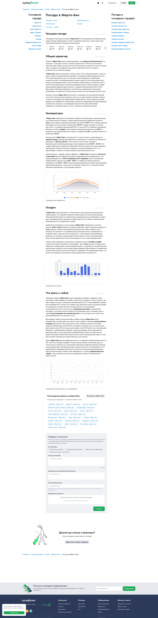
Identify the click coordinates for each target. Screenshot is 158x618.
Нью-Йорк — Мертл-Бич (55, 404)
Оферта (100, 612)
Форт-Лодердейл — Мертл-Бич (58, 414)
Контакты (60, 606)
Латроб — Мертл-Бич (70, 424)
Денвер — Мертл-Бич (55, 424)
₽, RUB (124, 3)
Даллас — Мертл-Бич (70, 411)
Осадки (79, 24)
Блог (79, 609)
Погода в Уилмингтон (119, 26)
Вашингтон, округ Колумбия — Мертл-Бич (61, 407)
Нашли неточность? (100, 34)
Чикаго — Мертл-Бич (86, 411)
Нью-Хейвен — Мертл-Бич (88, 424)
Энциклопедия (37, 9)
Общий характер (83, 20)
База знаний (81, 604)
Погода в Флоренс (118, 36)
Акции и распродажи (103, 604)
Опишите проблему (54, 455)
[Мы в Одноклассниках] (27, 611)
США (47, 9)
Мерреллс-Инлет (35, 49)
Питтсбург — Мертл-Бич (77, 414)
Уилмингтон (36, 26)
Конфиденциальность (103, 609)
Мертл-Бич (55, 9)
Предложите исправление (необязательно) (61, 471)
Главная (26, 9)
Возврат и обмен (122, 606)
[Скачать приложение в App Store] (98, 3)
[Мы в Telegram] (30, 611)
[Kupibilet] (31, 3)
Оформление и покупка (124, 604)
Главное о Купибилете (64, 604)
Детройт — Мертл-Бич (55, 421)
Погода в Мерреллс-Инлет (121, 49)
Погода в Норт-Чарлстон (120, 29)
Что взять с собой (52, 27)
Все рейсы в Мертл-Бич (95, 396)
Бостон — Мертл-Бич (54, 411)
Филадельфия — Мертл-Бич (85, 407)
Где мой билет (82, 606)
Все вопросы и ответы (124, 609)
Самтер (38, 39)
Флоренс (38, 36)
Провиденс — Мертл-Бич (90, 421)
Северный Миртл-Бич (33, 42)
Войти (132, 3)
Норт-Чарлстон (35, 29)
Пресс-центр (61, 609)
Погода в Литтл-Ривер (119, 46)
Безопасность (101, 606)
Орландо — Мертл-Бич (90, 417)
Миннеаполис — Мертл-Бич (56, 417)
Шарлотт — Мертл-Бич (73, 404)
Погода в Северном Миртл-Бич (122, 42)
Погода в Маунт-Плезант (120, 33)
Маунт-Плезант (35, 33)
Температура (50, 24)
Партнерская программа (65, 612)
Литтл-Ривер (36, 46)
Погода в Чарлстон (118, 23)
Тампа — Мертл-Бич (74, 417)
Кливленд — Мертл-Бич (72, 421)
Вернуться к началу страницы (77, 542)
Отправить (99, 509)
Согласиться (14, 613)
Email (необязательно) (55, 483)
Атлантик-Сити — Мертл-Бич (57, 427)
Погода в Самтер (117, 39)
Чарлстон (37, 23)
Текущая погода (51, 20)
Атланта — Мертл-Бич (89, 404)
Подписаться (129, 589)
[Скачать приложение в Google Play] (102, 3)
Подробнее (21, 608)
